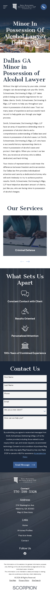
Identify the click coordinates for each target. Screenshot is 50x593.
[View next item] (27, 261)
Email (6, 402)
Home (25, 525)
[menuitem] (12, 580)
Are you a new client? (13, 410)
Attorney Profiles (25, 530)
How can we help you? (13, 418)
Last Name (8, 385)
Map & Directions (25, 512)
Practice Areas (25, 535)
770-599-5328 (25, 492)
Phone (7, 393)
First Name (8, 377)
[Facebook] (25, 553)
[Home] (24, 7)
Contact (25, 540)
